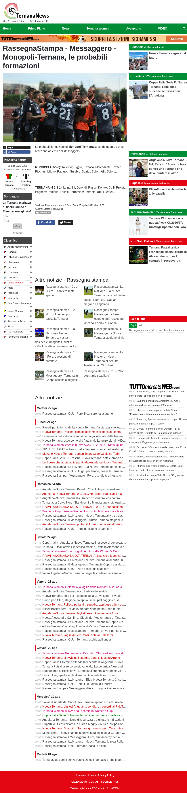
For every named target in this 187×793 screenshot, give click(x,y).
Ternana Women (141, 212)
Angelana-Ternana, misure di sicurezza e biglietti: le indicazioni (83, 719)
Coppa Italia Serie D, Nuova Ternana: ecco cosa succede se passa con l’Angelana (95, 715)
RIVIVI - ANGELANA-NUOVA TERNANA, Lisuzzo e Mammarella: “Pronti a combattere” (98, 555)
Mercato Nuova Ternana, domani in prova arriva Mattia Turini (81, 453)
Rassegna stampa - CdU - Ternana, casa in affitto (74, 745)
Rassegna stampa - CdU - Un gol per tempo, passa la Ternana (62, 314)
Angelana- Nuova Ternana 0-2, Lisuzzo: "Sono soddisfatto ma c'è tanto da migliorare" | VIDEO (102, 493)
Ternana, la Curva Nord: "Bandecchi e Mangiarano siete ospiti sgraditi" (87, 502)
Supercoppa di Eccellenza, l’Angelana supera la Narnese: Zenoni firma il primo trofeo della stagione (107, 670)
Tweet (67, 222)
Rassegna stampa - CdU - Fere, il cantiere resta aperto (62, 291)
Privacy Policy (106, 775)
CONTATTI (94, 781)
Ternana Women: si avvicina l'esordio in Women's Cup (77, 710)
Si (7, 216)
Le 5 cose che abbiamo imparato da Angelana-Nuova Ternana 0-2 (84, 462)
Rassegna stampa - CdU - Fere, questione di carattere (62, 357)
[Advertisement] (158, 125)
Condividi (46, 222)
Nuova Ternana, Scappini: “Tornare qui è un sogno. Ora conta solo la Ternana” (92, 728)
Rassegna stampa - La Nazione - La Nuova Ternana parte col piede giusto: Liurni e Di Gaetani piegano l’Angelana (104, 295)
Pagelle (135, 183)
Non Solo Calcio (141, 241)
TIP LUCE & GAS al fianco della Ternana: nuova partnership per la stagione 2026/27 (97, 449)
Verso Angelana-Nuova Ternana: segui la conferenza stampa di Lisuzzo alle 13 (93, 573)
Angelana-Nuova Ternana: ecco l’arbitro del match (74, 591)
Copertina (137, 76)
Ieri (140, 325)
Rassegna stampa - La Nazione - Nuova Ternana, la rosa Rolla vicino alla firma (93, 741)
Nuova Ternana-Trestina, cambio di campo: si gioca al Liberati (82, 431)
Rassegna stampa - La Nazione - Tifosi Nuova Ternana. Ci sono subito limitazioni (94, 679)
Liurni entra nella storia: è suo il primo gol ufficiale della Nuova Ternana (88, 436)
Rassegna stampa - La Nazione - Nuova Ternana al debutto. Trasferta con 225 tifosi (96, 560)
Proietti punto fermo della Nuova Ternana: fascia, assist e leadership (86, 427)
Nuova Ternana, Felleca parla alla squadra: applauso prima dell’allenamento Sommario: (99, 604)
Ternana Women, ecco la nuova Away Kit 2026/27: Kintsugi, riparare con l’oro (92, 445)
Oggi (133, 325)
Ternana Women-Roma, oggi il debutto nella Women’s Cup (80, 551)
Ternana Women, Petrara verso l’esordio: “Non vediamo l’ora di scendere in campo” (96, 653)
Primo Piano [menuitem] (36, 28)
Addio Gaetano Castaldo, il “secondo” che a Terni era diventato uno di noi (89, 626)
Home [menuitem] (7, 28)
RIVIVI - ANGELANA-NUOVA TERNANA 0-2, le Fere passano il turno (87, 506)
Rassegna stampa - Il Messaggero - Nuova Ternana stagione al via (109, 333)
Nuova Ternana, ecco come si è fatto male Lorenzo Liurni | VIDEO (84, 440)
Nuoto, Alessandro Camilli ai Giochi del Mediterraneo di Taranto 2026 (87, 617)
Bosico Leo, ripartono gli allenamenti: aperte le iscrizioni (78, 675)
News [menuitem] (66, 28)
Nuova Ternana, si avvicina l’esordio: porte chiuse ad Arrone (81, 657)
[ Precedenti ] (17, 188)
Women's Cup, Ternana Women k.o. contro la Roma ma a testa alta (85, 511)
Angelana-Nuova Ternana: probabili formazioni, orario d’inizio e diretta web (90, 524)
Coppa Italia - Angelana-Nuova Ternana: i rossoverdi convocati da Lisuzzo (90, 542)
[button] (17, 226)
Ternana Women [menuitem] (98, 28)
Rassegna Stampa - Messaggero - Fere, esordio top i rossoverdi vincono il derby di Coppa (100, 475)
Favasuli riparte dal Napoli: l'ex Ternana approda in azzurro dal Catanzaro (90, 702)
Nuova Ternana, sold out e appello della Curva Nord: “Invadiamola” (85, 595)
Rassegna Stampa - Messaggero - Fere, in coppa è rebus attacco (84, 688)
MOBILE (107, 781)
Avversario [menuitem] (133, 28)
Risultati (17, 232)
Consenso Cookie (86, 775)
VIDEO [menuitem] (162, 28)
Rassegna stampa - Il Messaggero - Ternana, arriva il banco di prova (86, 630)
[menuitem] (184, 28)
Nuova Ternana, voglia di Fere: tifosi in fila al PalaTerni (77, 635)
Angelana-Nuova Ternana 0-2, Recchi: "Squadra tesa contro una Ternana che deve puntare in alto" (106, 498)
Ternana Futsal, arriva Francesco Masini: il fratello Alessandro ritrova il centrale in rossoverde (102, 547)
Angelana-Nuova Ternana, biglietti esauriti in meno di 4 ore (80, 613)
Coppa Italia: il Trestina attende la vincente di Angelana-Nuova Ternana (88, 662)
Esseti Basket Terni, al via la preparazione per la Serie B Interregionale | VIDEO (93, 608)
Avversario (137, 153)
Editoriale (137, 47)
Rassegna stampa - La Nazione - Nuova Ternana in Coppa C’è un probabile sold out (96, 622)
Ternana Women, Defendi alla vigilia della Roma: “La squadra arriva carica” (91, 587)
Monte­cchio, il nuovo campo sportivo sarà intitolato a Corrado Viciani (86, 732)
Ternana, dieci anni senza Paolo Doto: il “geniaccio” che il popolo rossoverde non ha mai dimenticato (107, 759)
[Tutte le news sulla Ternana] (26, 11)
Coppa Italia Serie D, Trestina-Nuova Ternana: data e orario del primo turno (90, 458)
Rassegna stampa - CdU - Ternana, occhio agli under (76, 639)
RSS (116, 781)
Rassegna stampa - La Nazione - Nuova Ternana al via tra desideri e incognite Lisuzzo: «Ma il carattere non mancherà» (55, 337)
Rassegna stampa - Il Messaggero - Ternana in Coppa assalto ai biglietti (62, 375)
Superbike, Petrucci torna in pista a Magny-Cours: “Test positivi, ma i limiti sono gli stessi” (99, 724)
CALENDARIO (79, 781)
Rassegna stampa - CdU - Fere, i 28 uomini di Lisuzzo (77, 684)
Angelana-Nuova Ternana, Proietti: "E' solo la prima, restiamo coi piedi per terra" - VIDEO (99, 489)
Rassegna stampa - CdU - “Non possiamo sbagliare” (76, 568)
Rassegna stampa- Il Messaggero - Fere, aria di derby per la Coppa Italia (89, 737)
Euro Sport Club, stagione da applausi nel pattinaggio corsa (80, 600)
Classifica (10, 240)
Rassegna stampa (54, 205)
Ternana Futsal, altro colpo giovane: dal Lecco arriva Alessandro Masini (88, 666)
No (7, 220)
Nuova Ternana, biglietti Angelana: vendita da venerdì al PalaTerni (85, 706)
